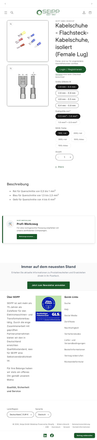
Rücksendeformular (74, 362)
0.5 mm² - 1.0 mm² (67, 116)
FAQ (66, 309)
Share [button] (61, 167)
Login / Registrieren (71, 69)
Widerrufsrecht (63, 424)
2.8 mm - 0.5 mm (67, 87)
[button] (6, 13)
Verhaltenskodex (72, 334)
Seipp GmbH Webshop (29, 424)
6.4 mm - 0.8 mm (67, 105)
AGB (47, 427)
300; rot (64, 140)
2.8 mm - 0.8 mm (67, 93)
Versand (59, 74)
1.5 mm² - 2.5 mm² (69, 123)
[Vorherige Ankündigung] (5, 4)
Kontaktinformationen (81, 427)
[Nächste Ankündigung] (92, 4)
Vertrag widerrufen (73, 355)
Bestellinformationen (74, 349)
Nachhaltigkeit (71, 328)
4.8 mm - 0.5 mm (67, 99)
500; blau (80, 140)
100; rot (62, 133)
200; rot (79, 134)
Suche (67, 303)
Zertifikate (69, 321)
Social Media (70, 315)
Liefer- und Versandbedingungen (74, 342)
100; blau (64, 146)
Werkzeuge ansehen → (27, 236)
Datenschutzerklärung (81, 424)
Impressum (56, 427)
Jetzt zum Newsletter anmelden (48, 285)
